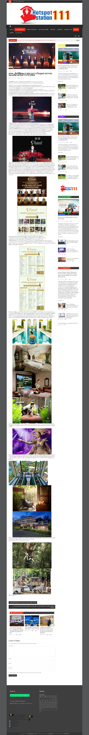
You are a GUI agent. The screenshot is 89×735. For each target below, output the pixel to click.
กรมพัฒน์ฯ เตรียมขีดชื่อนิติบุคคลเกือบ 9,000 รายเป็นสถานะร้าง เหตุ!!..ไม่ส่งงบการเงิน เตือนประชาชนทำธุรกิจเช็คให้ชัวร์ (46, 630)
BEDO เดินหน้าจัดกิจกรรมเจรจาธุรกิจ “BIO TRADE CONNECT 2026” (72, 242)
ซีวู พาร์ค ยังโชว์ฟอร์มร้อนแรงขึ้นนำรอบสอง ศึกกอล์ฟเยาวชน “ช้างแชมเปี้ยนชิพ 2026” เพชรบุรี (37, 40)
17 (40, 704)
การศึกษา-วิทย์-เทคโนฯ (31, 29)
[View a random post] (78, 36)
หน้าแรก (12, 29)
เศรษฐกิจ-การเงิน (68, 29)
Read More (60, 81)
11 (43, 702)
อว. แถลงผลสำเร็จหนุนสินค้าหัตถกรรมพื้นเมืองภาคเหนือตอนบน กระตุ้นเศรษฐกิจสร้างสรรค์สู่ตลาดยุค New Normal (33, 607)
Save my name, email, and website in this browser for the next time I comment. (25, 672)
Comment (11, 645)
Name (10, 658)
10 (40, 702)
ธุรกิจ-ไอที (52, 29)
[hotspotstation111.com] (44, 15)
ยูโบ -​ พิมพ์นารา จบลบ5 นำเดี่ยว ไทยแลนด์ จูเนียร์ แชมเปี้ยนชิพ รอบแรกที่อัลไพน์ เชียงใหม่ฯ (72, 177)
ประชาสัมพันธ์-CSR (20, 29)
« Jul (40, 711)
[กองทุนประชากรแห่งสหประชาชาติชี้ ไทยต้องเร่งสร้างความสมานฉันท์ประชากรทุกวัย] (62, 249)
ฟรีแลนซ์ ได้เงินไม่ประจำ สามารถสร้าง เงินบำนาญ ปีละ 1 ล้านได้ (23, 602)
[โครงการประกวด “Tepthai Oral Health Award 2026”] (62, 259)
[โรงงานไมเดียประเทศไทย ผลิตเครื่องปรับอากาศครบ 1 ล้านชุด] (32, 620)
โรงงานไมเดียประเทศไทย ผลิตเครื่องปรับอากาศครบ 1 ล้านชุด (32, 628)
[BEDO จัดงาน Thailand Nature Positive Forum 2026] (68, 207)
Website (10, 668)
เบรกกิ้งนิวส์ (59, 29)
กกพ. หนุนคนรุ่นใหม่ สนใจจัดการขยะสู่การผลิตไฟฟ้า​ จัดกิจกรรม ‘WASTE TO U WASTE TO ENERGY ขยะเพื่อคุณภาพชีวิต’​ (16, 630)
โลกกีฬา (11, 32)
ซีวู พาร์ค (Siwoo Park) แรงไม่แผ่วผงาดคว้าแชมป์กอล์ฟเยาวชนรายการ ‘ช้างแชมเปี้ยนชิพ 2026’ (68, 67)
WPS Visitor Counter (16, 727)
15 (53, 702)
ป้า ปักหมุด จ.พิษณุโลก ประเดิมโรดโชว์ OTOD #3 (67, 323)
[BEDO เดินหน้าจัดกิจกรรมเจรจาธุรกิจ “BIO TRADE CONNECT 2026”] (62, 241)
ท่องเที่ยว (76, 29)
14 (50, 702)
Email (10, 663)
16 (55, 702)
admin (18, 634)
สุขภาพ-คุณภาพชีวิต (43, 29)
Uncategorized (18, 32)
